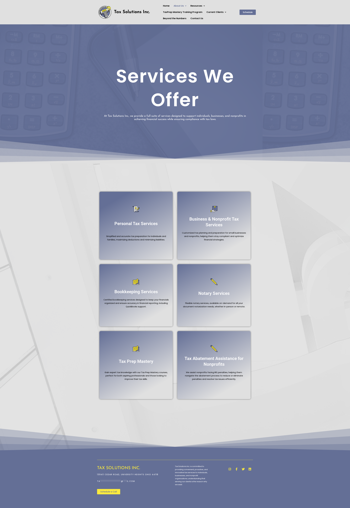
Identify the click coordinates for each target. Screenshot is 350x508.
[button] (180, 6)
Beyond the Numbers (174, 18)
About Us (179, 5)
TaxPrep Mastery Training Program (182, 12)
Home (166, 5)
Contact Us (196, 18)
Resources (196, 5)
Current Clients (215, 12)
